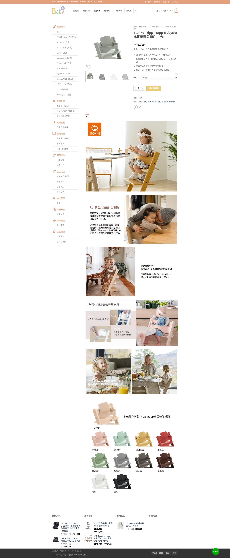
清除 (176, 74)
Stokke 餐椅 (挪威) (154, 102)
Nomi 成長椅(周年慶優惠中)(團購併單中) (102, 524)
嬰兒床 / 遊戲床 (63, 138)
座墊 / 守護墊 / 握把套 (66, 111)
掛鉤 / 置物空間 (63, 116)
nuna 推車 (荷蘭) (64, 95)
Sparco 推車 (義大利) (66, 79)
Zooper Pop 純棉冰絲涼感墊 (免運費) (135, 524)
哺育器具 (60, 165)
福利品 (128, 11)
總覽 (58, 32)
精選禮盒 (60, 214)
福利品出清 (61, 242)
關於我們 (148, 2)
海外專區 (119, 11)
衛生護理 (60, 187)
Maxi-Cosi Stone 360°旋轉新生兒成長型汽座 (70, 539)
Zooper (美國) (62, 89)
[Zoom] (88, 66)
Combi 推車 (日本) (64, 63)
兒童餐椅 (60, 160)
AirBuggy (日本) (63, 42)
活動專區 (60, 237)
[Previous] (89, 46)
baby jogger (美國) (64, 58)
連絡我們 (157, 2)
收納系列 (60, 182)
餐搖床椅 (60, 144)
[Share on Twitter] (140, 107)
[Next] (126, 46)
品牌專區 (107, 11)
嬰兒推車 (76, 11)
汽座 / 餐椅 (87, 11)
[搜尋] (136, 11)
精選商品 (97, 11)
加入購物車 (154, 88)
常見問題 (166, 2)
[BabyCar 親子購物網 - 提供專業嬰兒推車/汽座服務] (60, 11)
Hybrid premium (63, 74)
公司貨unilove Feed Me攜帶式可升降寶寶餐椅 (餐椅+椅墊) (102, 538)
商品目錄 (142, 27)
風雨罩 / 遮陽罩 (63, 106)
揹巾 (58, 203)
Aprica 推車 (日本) (64, 48)
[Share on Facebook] (136, 107)
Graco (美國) (62, 69)
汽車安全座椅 (62, 127)
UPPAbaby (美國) (64, 84)
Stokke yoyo (62, 53)
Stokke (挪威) (154, 27)
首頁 (135, 27)
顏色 (135, 77)
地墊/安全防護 (63, 176)
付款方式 (175, 2)
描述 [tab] (87, 116)
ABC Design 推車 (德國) (67, 37)
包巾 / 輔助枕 (62, 149)
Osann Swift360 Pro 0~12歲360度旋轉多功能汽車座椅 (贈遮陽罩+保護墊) (70, 527)
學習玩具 (60, 192)
